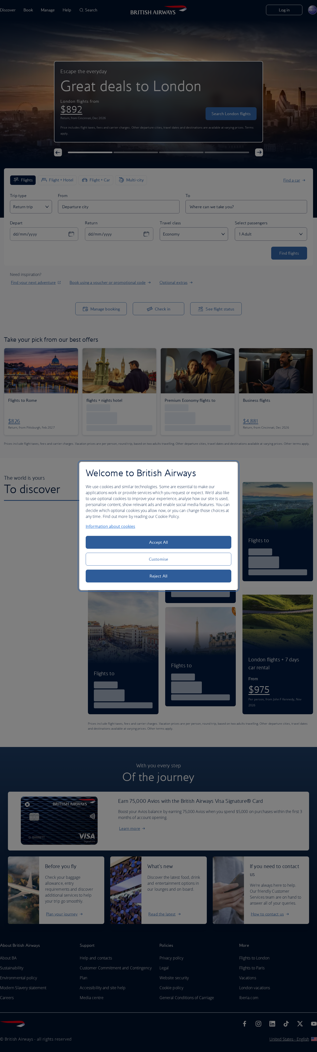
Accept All (158, 542)
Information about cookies (110, 526)
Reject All (158, 576)
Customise (158, 559)
